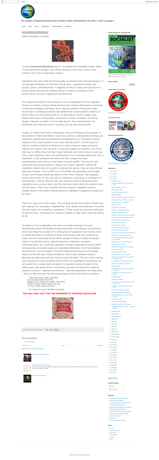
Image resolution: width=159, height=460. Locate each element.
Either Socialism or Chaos (119, 187)
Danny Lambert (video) (39, 375)
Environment (45, 26)
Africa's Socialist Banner (117, 400)
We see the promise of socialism (120, 263)
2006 (111, 372)
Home (24, 26)
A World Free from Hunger (119, 301)
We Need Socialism (117, 190)
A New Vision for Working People (121, 292)
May (113, 326)
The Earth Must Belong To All (119, 230)
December (115, 181)
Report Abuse (113, 378)
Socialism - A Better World (118, 212)
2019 (111, 340)
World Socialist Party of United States (121, 407)
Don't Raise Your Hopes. (118, 225)
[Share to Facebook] (56, 330)
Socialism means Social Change (121, 254)
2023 (111, 171)
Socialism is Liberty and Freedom (121, 304)
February (114, 334)
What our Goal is (116, 205)
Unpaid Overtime (116, 195)
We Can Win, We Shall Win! (119, 192)
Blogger (87, 455)
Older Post (100, 345)
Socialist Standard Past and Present (120, 403)
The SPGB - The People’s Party (120, 220)
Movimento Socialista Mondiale (119, 414)
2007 (111, 370)
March (114, 331)
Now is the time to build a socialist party (122, 197)
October (114, 314)
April (113, 329)
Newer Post (25, 345)
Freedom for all (115, 266)
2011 (111, 360)
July (113, 321)
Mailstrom (113, 418)
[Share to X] (54, 330)
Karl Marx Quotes (57, 26)
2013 (111, 355)
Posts (112, 386)
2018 (111, 342)
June (113, 324)
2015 (111, 350)
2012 (111, 357)
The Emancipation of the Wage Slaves (122, 217)
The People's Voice (117, 299)
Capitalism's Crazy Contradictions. (121, 235)
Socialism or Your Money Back (119, 398)
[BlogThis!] (52, 330)
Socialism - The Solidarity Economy (121, 242)
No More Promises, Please (119, 252)
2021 (111, 176)
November (115, 311)
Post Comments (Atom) (36, 348)
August (114, 319)
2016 (111, 347)
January (114, 336)
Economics (68, 26)
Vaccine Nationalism (117, 249)
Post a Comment (29, 342)
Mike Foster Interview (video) (40, 354)
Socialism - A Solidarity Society (120, 210)
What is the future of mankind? (120, 202)
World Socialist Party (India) (118, 409)
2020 (111, 179)
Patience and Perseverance (118, 420)
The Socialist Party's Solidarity (120, 290)
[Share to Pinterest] (58, 330)
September (115, 316)
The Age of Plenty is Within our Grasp (122, 200)
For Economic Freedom (118, 222)
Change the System (117, 279)
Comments (114, 389)
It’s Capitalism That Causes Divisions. (122, 261)
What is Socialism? (115, 416)
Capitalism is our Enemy (118, 207)
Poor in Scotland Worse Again (120, 227)
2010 (111, 362)
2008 (111, 367)
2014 (111, 352)
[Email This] (50, 330)
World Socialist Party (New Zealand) (120, 411)
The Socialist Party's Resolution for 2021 (123, 233)
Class (30, 26)
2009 (111, 365)
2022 (111, 173)
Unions (37, 26)
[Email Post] (46, 329)
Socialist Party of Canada (117, 405)
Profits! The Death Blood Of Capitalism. (122, 247)
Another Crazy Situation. (118, 244)
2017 (111, 345)
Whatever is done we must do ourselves (123, 215)
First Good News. (116, 277)
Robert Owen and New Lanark (41, 365)
